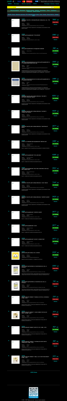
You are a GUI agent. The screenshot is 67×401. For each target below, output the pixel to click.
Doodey (44, 14)
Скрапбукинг (53, 10)
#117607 (23, 19)
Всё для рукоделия (15, 10)
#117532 (23, 61)
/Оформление (36, 257)
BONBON (10, 3)
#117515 (23, 280)
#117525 (23, 154)
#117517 (23, 251)
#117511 (23, 340)
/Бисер (43, 25)
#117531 (23, 78)
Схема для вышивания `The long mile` (31, 155)
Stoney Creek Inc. (50, 14)
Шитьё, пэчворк (36, 11)
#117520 (23, 211)
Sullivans (28, 269)
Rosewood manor (30, 157)
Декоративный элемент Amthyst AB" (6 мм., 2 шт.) (34, 327)
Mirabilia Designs (30, 214)
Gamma (13, 14)
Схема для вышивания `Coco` (29, 225)
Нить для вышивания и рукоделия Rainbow (33, 48)
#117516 (23, 265)
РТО (27, 14)
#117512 (23, 326)
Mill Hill (9, 14)
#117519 (23, 224)
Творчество (29, 11)
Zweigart (56, 14)
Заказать (55, 24)
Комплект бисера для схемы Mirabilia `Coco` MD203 (35, 182)
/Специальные (44, 53)
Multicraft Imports (32, 14)
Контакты (53, 3)
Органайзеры (43, 10)
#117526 (23, 140)
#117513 (23, 311)
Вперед (35, 372)
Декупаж (37, 10)
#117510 (23, 355)
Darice (37, 14)
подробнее (47, 72)
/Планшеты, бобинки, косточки (39, 271)
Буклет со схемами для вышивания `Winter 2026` (34, 141)
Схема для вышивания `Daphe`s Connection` (33, 239)
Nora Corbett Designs (30, 171)
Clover (41, 14)
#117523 (23, 181)
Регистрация (47, 3)
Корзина (57, 3)
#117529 (23, 95)
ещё (33, 15)
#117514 (23, 296)
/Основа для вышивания (35, 67)
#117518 (23, 238)
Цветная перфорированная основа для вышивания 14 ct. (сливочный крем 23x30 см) (36, 63)
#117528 (23, 110)
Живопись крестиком (20, 14)
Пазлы (48, 10)
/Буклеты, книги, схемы (35, 39)
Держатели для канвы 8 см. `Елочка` (31, 252)
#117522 (23, 196)
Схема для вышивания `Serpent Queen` (32, 212)
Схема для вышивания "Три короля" (31, 35)
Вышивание (22, 10)
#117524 (23, 167)
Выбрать (55, 53)
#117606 (23, 34)
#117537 (23, 47)
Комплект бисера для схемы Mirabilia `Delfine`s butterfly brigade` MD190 (34, 97)
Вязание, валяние (30, 10)
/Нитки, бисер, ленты (38, 25)
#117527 (23, 125)
